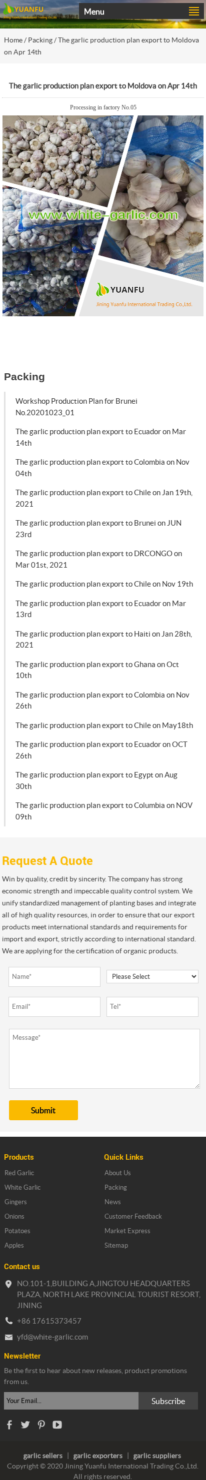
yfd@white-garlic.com (52, 1337)
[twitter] (25, 1427)
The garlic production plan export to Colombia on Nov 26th (103, 701)
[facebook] (9, 1427)
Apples (14, 1245)
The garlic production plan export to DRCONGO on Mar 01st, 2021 (99, 559)
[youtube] (57, 1427)
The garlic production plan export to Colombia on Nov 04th (103, 468)
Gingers (15, 1202)
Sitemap (116, 1245)
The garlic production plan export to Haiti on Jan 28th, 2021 (104, 640)
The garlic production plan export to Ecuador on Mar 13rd (101, 609)
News (112, 1202)
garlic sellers (43, 1456)
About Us (117, 1173)
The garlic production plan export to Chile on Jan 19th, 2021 (104, 498)
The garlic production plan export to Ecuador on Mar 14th (101, 437)
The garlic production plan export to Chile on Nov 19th (104, 584)
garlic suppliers (157, 1456)
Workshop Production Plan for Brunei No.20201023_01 (77, 407)
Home (13, 40)
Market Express (127, 1231)
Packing (40, 40)
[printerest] (41, 1427)
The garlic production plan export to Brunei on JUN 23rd (99, 529)
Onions (14, 1216)
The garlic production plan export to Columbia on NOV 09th (104, 811)
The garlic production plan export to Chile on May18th (104, 725)
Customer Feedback (133, 1216)
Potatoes (17, 1231)
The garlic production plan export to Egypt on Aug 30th (97, 780)
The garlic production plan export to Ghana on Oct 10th (97, 670)
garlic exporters (98, 1456)
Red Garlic (19, 1173)
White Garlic (22, 1187)
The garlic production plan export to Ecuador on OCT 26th (102, 750)
